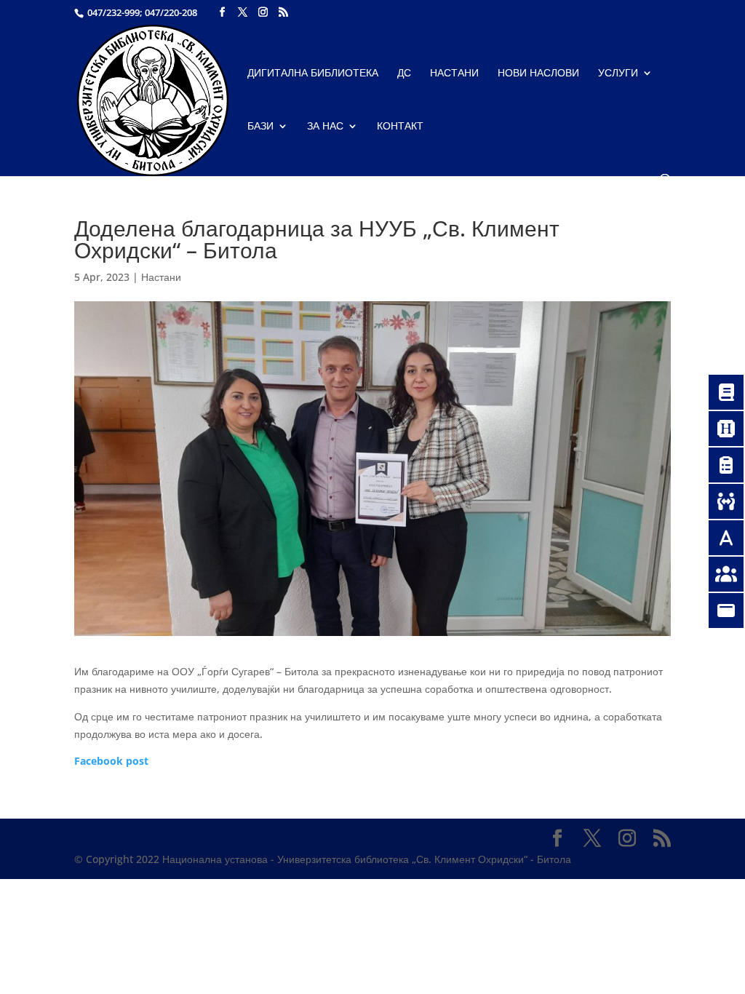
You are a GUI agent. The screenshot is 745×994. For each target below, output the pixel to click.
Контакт (400, 126)
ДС (404, 73)
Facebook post (111, 761)
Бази (260, 126)
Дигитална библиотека (312, 73)
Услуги (618, 73)
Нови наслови (538, 73)
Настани (454, 73)
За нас (325, 126)
